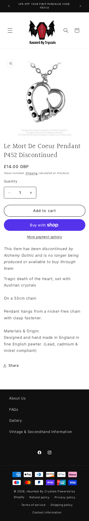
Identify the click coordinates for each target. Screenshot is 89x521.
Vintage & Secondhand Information (40, 432)
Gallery (15, 420)
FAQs (13, 409)
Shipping (32, 173)
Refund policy (39, 497)
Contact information (47, 512)
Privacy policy (65, 497)
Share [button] (13, 365)
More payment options (44, 237)
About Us (17, 398)
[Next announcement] (80, 6)
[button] (10, 30)
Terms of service (33, 505)
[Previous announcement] (9, 6)
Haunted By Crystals (42, 491)
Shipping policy (61, 505)
